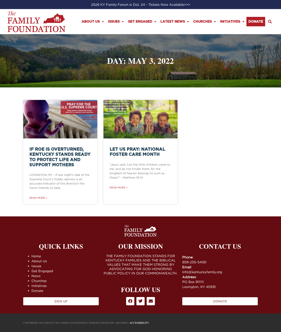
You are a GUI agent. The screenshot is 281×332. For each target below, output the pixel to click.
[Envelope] (151, 301)
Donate (255, 21)
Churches (202, 21)
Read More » (38, 197)
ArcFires (121, 323)
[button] (269, 21)
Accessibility (139, 323)
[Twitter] (140, 301)
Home (36, 256)
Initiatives (230, 21)
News (36, 276)
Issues (114, 21)
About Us (91, 21)
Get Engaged (140, 21)
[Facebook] (130, 301)
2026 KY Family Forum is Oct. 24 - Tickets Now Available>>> (140, 4)
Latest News (172, 21)
